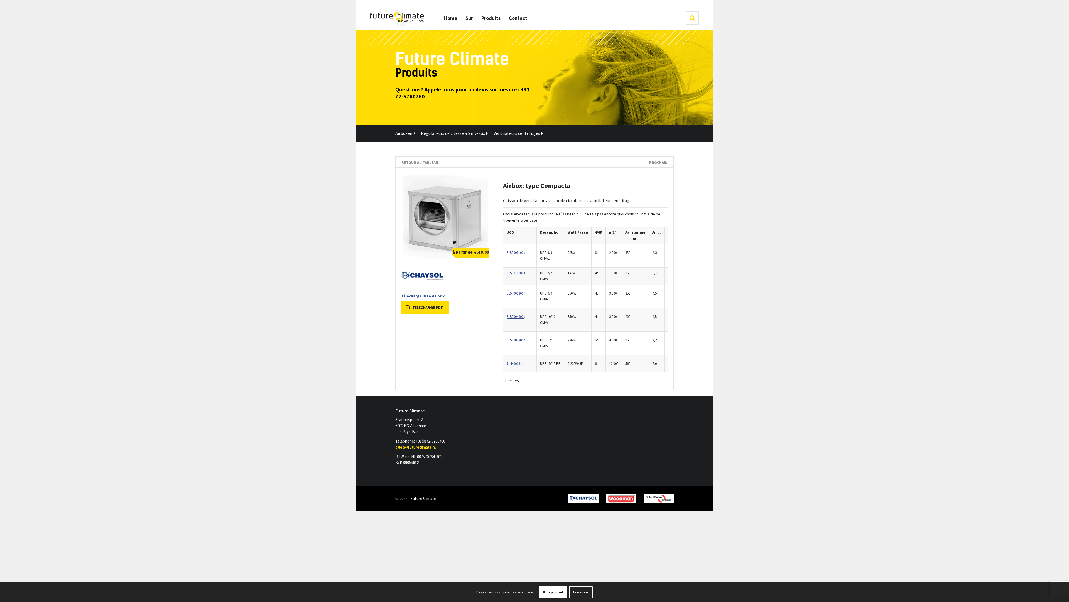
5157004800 (515, 316)
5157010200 (515, 273)
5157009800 (515, 293)
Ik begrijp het (553, 592)
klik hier (692, 18)
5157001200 (515, 340)
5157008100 (515, 252)
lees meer (580, 592)
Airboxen (403, 133)
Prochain (658, 162)
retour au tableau (419, 162)
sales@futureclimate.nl (415, 447)
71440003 (514, 363)
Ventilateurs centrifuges (517, 133)
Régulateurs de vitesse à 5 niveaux (453, 133)
